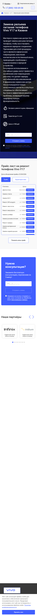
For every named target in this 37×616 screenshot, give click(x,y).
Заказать (30, 190)
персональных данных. (19, 300)
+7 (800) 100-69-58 (14, 8)
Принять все (18, 612)
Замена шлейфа (8, 214)
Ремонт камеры (7, 223)
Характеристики (20, 179)
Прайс (6, 179)
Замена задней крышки (10, 231)
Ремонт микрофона (9, 210)
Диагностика (7, 190)
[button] (29, 317)
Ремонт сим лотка (8, 206)
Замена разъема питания (10, 218)
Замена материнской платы (9, 227)
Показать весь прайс (18, 240)
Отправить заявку (18, 141)
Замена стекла (7, 194)
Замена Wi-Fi (6, 198)
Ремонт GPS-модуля (9, 202)
